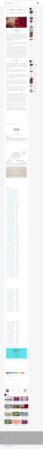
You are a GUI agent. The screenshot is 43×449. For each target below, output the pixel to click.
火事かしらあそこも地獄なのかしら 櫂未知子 (13, 307)
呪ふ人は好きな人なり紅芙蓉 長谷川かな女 (13, 253)
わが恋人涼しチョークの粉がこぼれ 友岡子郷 (13, 205)
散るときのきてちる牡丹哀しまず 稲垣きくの (13, 272)
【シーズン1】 (18, 162)
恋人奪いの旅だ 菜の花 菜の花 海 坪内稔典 (13, 224)
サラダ (7, 376)
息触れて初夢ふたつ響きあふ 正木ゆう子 (13, 233)
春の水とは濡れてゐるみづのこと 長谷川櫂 (13, 273)
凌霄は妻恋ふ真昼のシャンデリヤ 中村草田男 (13, 342)
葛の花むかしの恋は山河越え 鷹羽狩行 (13, 252)
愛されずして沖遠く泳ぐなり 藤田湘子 (13, 259)
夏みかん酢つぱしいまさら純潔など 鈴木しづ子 (13, 265)
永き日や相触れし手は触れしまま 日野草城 (13, 294)
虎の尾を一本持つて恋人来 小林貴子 (13, 212)
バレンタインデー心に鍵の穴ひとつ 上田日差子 (13, 226)
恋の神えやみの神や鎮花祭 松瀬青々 (13, 219)
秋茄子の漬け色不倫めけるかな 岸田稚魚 (13, 198)
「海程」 (17, 375)
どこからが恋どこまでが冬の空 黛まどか (13, 301)
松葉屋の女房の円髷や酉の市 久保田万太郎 (13, 321)
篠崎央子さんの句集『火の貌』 (9, 124)
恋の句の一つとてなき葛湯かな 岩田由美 (12, 238)
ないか (22, 375)
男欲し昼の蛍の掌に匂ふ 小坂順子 (13, 340)
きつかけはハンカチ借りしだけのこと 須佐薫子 (14, 204)
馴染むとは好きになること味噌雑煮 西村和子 (13, 232)
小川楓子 (16, 31)
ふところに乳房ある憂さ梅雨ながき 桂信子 (13, 264)
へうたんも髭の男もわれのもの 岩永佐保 (13, 328)
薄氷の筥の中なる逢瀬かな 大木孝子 (13, 292)
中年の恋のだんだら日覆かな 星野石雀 (13, 271)
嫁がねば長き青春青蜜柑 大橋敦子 (13, 329)
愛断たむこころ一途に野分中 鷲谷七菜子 (13, 327)
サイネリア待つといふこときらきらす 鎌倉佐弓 (13, 277)
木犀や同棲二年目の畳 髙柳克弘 (13, 246)
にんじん (24, 375)
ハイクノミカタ (9, 10)
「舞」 (18, 375)
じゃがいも (20, 375)
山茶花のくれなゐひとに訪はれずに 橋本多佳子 (13, 237)
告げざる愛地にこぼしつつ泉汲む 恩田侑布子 (13, 258)
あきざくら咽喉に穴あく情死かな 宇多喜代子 (13, 191)
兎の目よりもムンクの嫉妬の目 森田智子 (13, 231)
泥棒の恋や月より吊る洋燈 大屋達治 (13, 193)
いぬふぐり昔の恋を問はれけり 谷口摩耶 (13, 225)
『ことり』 (16, 32)
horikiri (9, 375)
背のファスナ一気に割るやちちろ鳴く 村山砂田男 (13, 245)
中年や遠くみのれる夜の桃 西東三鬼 (13, 199)
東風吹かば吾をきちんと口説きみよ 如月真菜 (13, 293)
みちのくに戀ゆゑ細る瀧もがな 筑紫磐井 (13, 257)
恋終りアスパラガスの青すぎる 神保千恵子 (13, 217)
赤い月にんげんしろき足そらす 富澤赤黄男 (13, 192)
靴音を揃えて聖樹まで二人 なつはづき (13, 306)
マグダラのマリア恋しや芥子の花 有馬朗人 (13, 213)
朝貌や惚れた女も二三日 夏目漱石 (12, 197)
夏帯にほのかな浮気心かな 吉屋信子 (13, 211)
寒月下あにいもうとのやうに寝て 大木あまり (13, 300)
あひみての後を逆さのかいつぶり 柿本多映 (13, 299)
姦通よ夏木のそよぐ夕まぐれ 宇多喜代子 (13, 206)
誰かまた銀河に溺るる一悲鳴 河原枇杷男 (13, 334)
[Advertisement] (16, 119)
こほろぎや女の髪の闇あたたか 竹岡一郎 (13, 322)
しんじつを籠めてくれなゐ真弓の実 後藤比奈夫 (13, 244)
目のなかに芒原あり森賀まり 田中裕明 (13, 251)
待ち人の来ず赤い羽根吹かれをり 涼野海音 (13, 239)
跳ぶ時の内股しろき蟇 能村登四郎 (13, 266)
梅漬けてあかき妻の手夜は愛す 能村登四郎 (13, 341)
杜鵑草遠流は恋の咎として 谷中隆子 (13, 335)
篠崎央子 (12, 10)
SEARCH (37, 3)
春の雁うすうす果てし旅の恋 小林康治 (13, 218)
